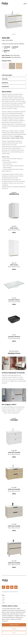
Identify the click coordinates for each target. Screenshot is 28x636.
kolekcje (3, 599)
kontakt (3, 602)
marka (3, 597)
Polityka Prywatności (14, 591)
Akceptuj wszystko (14, 624)
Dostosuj (14, 628)
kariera (3, 600)
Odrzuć (14, 632)
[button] (12, 34)
